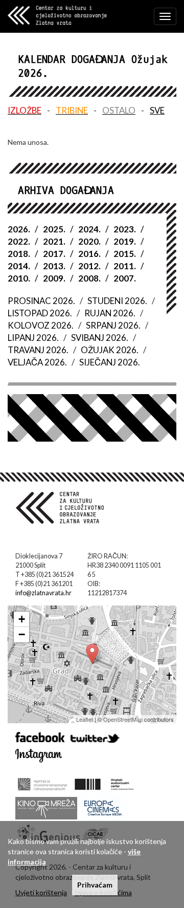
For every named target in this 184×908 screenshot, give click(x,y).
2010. (19, 278)
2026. (19, 229)
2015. (124, 253)
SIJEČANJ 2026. (109, 362)
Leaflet (84, 719)
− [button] (21, 634)
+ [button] (21, 619)
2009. (54, 278)
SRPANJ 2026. (113, 325)
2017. (54, 253)
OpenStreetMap (123, 719)
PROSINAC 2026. (41, 300)
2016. (89, 253)
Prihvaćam (94, 884)
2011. (124, 266)
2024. (89, 229)
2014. (19, 266)
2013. (54, 266)
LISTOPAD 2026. (40, 313)
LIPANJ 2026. (33, 337)
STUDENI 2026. (117, 300)
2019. (124, 241)
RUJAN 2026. (109, 313)
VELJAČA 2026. (37, 362)
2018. (19, 253)
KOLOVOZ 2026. (41, 325)
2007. (124, 278)
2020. (89, 241)
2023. (124, 229)
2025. (54, 229)
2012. (89, 266)
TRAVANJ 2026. (38, 349)
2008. (89, 278)
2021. (54, 241)
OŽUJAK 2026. (110, 349)
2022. (19, 241)
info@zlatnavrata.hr (43, 593)
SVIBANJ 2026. (99, 337)
